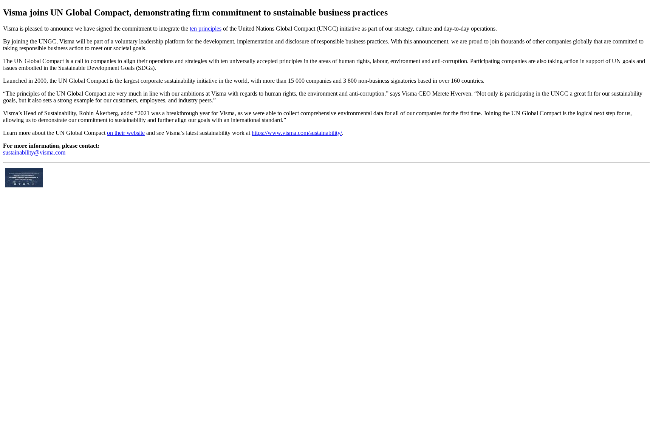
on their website (126, 133)
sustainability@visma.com (34, 152)
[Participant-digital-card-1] (24, 185)
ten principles (205, 28)
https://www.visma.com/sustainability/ (297, 133)
